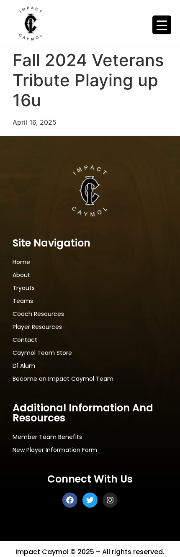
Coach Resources (38, 314)
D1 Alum (24, 366)
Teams (23, 301)
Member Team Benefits (47, 437)
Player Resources (37, 327)
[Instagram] (110, 500)
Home (21, 262)
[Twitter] (90, 500)
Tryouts (24, 288)
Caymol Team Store (42, 353)
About (21, 275)
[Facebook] (69, 500)
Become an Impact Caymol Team (63, 379)
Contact (25, 340)
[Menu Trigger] (161, 24)
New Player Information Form (55, 450)
